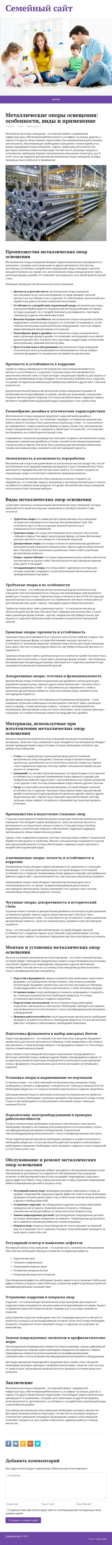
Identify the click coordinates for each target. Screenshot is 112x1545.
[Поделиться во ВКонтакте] (16, 1444)
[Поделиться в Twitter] (38, 1444)
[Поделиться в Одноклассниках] (23, 1444)
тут (96, 153)
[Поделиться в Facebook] (8, 1444)
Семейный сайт (39, 8)
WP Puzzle (101, 1538)
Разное (21, 126)
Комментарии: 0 (34, 126)
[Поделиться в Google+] (30, 1444)
